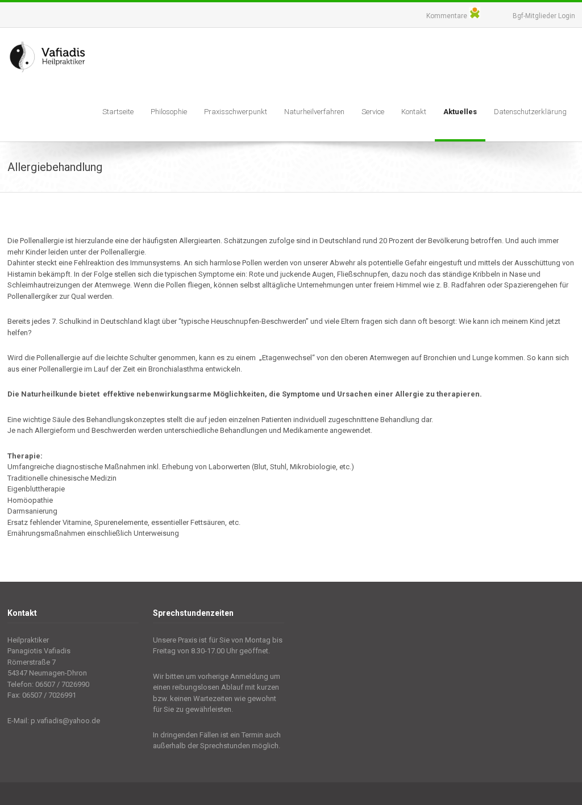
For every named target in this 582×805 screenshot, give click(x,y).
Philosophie (169, 111)
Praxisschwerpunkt (235, 111)
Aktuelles (460, 111)
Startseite (118, 111)
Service (372, 111)
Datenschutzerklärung (530, 111)
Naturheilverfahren (314, 111)
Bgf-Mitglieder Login (544, 16)
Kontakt (413, 111)
